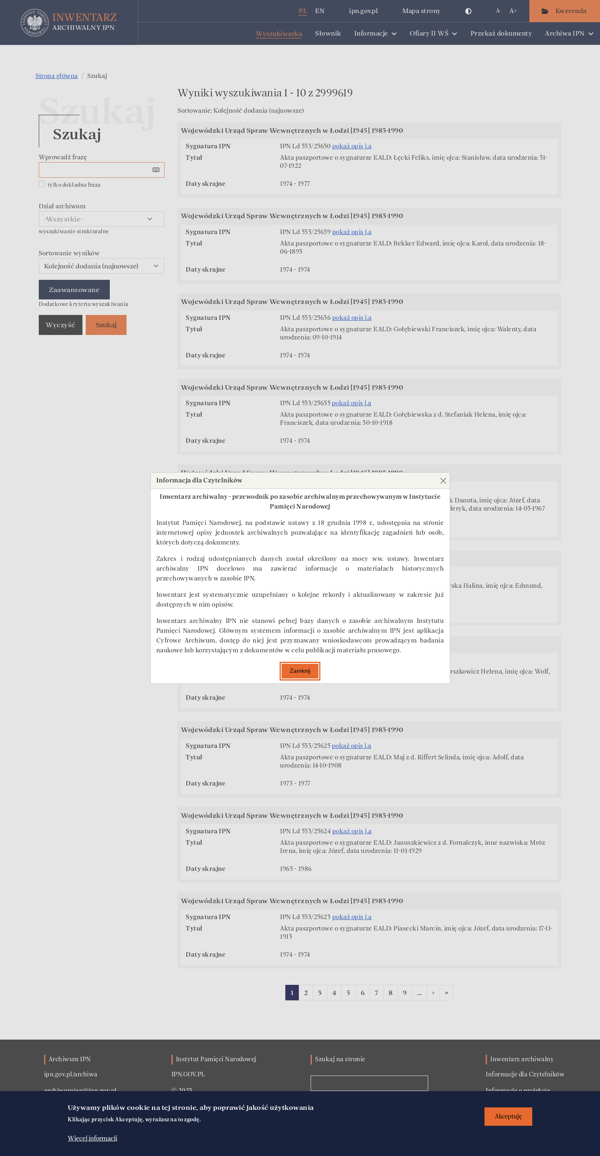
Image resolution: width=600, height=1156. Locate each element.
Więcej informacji (92, 1138)
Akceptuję (508, 1116)
